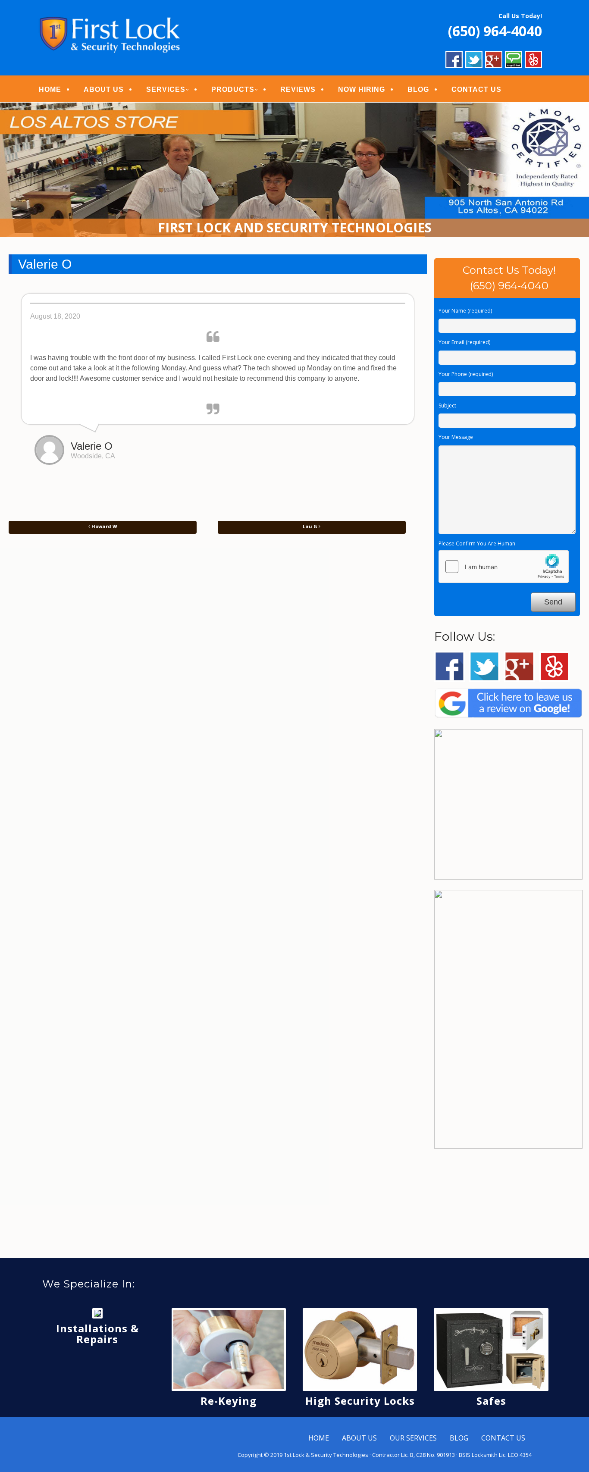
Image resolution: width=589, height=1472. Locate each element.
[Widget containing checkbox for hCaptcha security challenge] (504, 566)
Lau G (311, 526)
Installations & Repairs (97, 1333)
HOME (50, 89)
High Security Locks (360, 1401)
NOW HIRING (361, 89)
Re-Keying (229, 1401)
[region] (294, 170)
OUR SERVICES (413, 1438)
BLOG (418, 89)
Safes (491, 1401)
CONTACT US (476, 89)
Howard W (103, 526)
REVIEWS (298, 89)
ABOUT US (104, 89)
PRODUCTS (232, 89)
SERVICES (165, 89)
